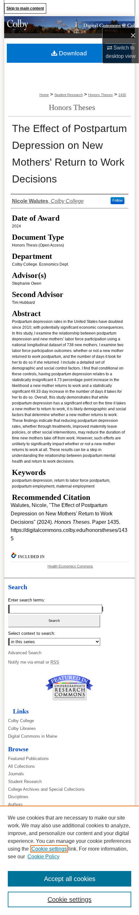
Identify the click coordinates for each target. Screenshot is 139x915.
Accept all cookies (69, 878)
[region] (69, 860)
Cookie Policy (43, 856)
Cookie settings (49, 849)
